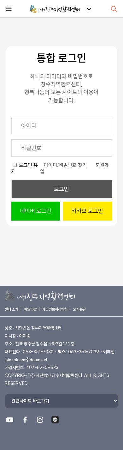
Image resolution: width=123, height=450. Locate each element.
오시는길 (79, 309)
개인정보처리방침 (54, 309)
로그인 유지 (24, 168)
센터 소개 (11, 309)
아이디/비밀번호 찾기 (65, 165)
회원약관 (30, 309)
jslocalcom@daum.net (26, 359)
